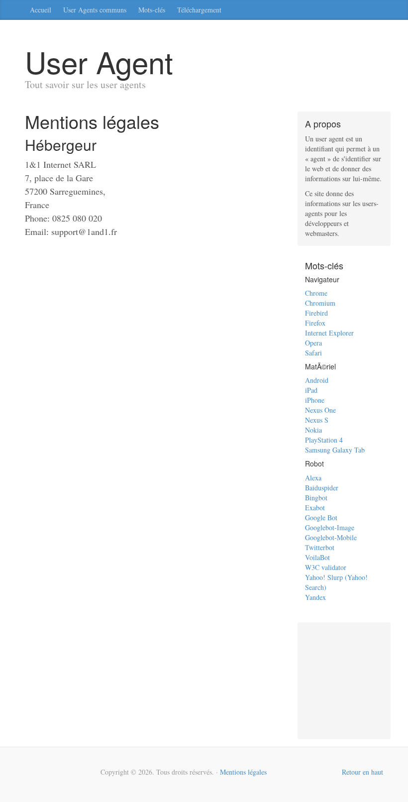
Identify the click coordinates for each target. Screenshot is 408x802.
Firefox (315, 323)
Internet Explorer (329, 333)
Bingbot (316, 497)
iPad (311, 390)
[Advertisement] (355, 679)
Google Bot (321, 517)
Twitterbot (319, 547)
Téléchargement (199, 9)
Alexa (313, 477)
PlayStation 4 (324, 440)
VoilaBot (317, 557)
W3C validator (325, 567)
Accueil (40, 9)
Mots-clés (151, 9)
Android (316, 380)
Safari (313, 352)
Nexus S (316, 420)
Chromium (320, 303)
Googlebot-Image (329, 527)
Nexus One (320, 410)
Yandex (315, 597)
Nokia (313, 430)
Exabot (315, 507)
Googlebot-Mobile (331, 537)
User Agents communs (94, 9)
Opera (313, 342)
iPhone (314, 400)
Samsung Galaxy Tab (335, 450)
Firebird (316, 313)
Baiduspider (321, 487)
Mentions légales (243, 772)
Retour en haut (362, 772)
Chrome (316, 293)
